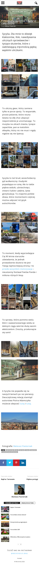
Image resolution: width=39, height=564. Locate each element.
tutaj (22, 403)
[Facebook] (3, 462)
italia (27, 450)
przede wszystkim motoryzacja (17, 269)
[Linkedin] (23, 462)
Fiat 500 (22, 450)
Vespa (9, 452)
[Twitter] (9, 462)
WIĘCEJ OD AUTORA (28, 503)
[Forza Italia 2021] (5, 531)
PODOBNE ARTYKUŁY (12, 503)
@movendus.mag (19, 553)
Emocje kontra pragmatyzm (18, 522)
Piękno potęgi (32, 479)
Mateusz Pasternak (10, 26)
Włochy (15, 452)
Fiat (16, 450)
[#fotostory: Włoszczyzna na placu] (5, 539)
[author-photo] (19, 489)
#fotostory (10, 450)
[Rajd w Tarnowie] (5, 509)
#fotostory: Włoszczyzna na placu (20, 537)
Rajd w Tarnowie (8, 479)
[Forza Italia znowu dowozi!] (5, 517)
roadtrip (33, 450)
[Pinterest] (16, 462)
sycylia (4, 452)
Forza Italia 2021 (15, 529)
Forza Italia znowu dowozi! (18, 514)
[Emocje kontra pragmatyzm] (5, 524)
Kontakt (19, 558)
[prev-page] (18, 544)
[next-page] (21, 544)
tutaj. (28, 403)
